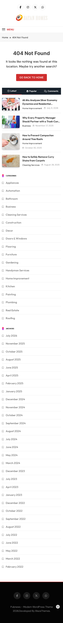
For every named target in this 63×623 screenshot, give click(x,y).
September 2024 (16, 423)
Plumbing (11, 302)
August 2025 (13, 359)
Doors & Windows (16, 238)
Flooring (11, 246)
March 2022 (13, 558)
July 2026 (11, 335)
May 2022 (11, 550)
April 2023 (12, 487)
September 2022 (16, 518)
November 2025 (15, 343)
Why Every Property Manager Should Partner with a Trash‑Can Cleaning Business (40, 121)
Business (26, 126)
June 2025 (12, 367)
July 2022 (11, 534)
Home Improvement (32, 108)
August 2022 (13, 526)
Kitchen (10, 286)
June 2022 (12, 542)
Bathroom (12, 198)
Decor (9, 230)
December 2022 (15, 503)
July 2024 (11, 439)
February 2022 (14, 566)
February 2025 (14, 383)
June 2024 (12, 447)
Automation (13, 190)
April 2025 (12, 375)
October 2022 (14, 510)
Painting (11, 294)
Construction (13, 222)
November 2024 (15, 407)
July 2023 (11, 479)
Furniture (11, 254)
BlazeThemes (42, 610)
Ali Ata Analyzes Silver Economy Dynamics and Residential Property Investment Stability (39, 103)
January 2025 (14, 391)
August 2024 (13, 431)
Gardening (12, 262)
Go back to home (31, 77)
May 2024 (11, 455)
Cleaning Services (30, 165)
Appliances (12, 182)
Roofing (10, 318)
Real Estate (12, 310)
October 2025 (14, 351)
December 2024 (15, 399)
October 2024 (14, 415)
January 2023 (14, 494)
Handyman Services (17, 270)
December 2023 (15, 471)
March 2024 (13, 463)
